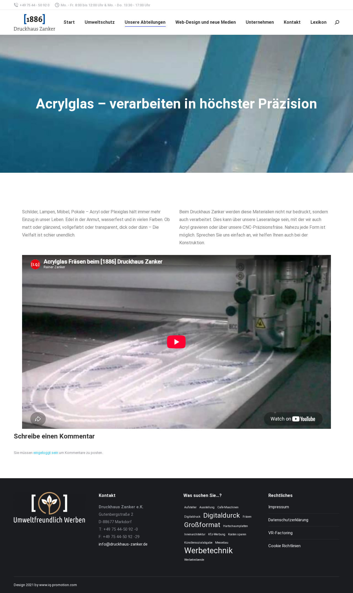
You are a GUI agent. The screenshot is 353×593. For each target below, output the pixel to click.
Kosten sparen (237, 534)
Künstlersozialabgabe (198, 542)
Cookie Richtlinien (284, 545)
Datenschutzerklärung (288, 519)
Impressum (278, 506)
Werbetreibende (194, 560)
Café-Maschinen (228, 507)
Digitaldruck (192, 516)
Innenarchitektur (194, 534)
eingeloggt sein (45, 453)
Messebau (221, 542)
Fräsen (247, 516)
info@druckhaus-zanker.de (123, 544)
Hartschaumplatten (235, 526)
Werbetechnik (208, 550)
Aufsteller (190, 507)
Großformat (202, 524)
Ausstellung (207, 507)
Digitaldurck (221, 515)
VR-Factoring (280, 532)
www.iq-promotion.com (58, 585)
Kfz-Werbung (216, 534)
